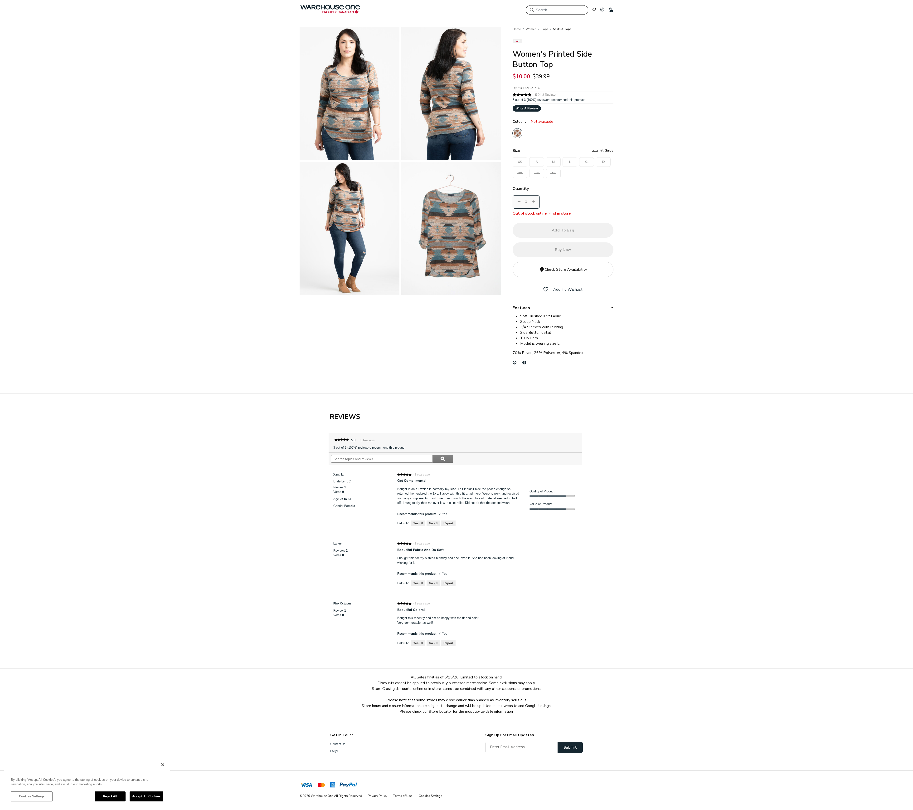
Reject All (110, 796)
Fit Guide (606, 150)
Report (448, 523)
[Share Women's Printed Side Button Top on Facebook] (524, 362)
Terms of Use (402, 796)
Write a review (527, 108)
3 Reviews (368, 440)
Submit (570, 747)
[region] (87, 783)
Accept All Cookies (146, 796)
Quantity (521, 188)
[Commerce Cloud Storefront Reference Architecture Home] (330, 9)
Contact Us (337, 744)
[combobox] (557, 10)
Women (531, 29)
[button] (602, 9)
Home (517, 29)
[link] (342, 440)
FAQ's (334, 751)
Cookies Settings (31, 796)
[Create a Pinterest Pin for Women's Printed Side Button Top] (515, 362)
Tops (544, 29)
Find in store (560, 213)
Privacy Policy (377, 796)
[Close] (162, 765)
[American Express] (332, 786)
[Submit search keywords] (532, 10)
